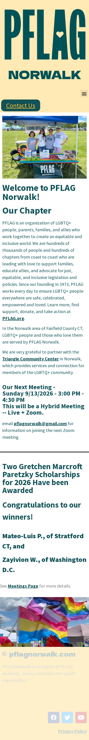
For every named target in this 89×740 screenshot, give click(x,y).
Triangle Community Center (30, 358)
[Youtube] (81, 717)
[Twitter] (67, 717)
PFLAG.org (13, 318)
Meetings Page (23, 586)
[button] (84, 93)
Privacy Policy (72, 731)
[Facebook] (53, 717)
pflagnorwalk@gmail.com (40, 423)
